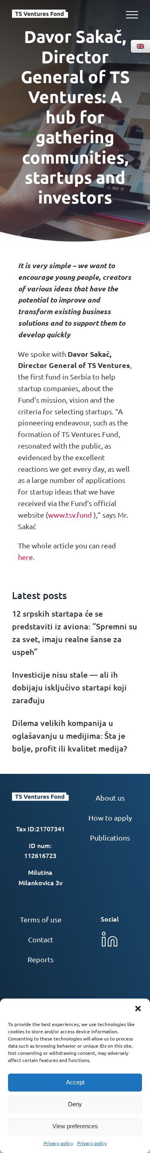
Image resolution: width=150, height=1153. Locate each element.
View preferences (75, 1126)
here (25, 557)
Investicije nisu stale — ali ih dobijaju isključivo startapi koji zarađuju (69, 687)
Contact (40, 939)
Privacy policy (58, 1143)
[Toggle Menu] (132, 14)
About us (110, 797)
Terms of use (41, 919)
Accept (75, 1082)
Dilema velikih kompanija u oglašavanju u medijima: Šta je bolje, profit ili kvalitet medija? (69, 736)
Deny (75, 1104)
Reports (41, 959)
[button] (138, 1009)
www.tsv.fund (70, 514)
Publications (110, 837)
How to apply (110, 817)
